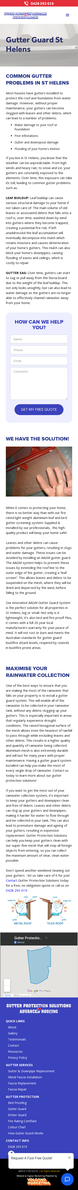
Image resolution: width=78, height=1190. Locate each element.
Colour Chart (17, 1127)
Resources (15, 1051)
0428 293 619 (42, 3)
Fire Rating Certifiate (22, 1121)
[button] (67, 15)
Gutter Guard (17, 1109)
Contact (11, 880)
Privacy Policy (17, 1057)
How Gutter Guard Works (25, 1133)
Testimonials (17, 1039)
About (12, 1027)
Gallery (13, 1033)
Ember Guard (17, 1115)
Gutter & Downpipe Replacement (31, 1071)
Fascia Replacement (22, 1083)
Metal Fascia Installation (25, 1077)
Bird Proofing (17, 1103)
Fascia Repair (17, 1089)
